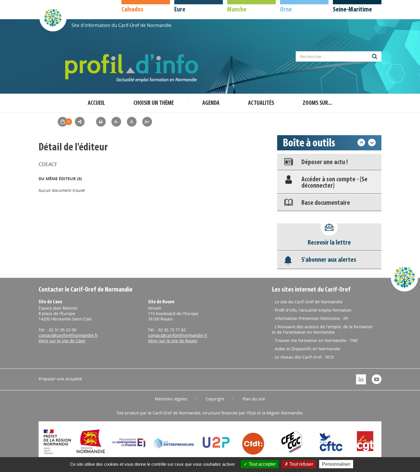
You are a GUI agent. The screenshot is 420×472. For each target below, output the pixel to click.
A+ (147, 121)
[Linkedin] (361, 378)
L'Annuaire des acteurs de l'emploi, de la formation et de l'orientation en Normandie (322, 329)
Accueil (96, 103)
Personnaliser (336, 464)
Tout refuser (300, 464)
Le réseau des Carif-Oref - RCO (304, 357)
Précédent (361, 142)
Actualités (261, 103)
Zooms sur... (317, 103)
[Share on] (80, 122)
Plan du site (254, 399)
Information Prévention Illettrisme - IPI (311, 318)
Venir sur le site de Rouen (172, 340)
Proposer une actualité (60, 378)
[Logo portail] (132, 68)
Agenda (210, 103)
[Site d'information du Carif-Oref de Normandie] (53, 17)
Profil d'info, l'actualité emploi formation (313, 310)
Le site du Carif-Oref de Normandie (309, 301)
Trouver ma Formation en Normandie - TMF (316, 340)
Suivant (372, 142)
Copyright (215, 399)
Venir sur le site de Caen (62, 340)
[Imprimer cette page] (101, 121)
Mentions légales (171, 399)
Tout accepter (261, 464)
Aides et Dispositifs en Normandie (307, 348)
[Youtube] (376, 378)
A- (116, 121)
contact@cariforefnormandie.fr (68, 335)
